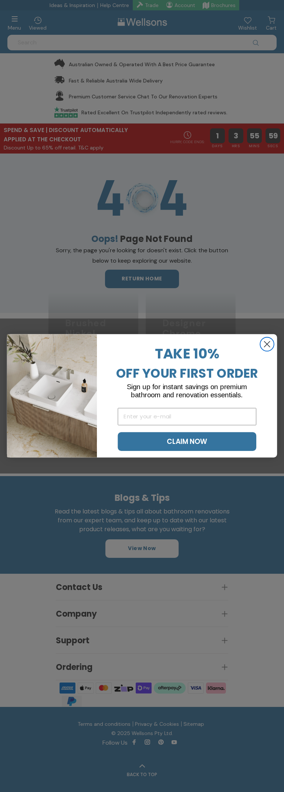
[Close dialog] (267, 344)
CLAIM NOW (187, 441)
